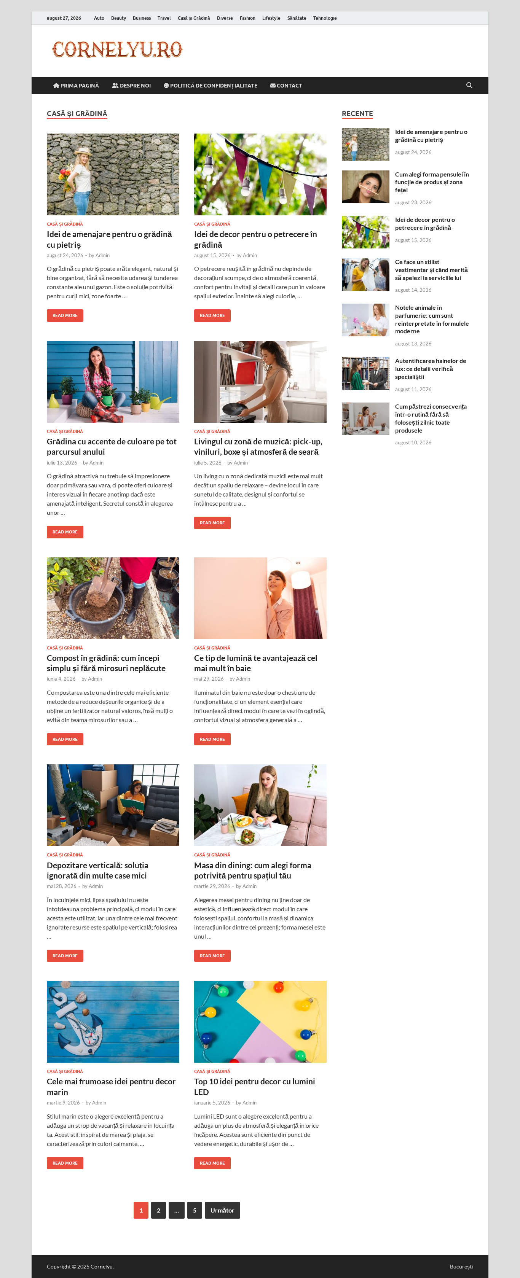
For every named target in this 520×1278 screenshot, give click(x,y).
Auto (99, 18)
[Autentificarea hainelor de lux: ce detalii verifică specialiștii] (365, 361)
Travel (164, 18)
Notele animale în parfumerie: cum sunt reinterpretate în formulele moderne (432, 319)
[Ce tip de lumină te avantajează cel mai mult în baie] (260, 598)
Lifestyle (271, 18)
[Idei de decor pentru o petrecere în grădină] (260, 174)
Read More (62, 313)
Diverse (225, 18)
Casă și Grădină (194, 18)
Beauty (118, 18)
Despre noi (135, 86)
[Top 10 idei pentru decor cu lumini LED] (260, 1022)
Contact (289, 86)
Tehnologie (325, 18)
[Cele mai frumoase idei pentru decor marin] (113, 1022)
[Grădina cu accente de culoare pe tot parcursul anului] (113, 382)
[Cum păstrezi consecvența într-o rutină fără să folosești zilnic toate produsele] (365, 407)
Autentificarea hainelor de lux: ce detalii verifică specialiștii (430, 368)
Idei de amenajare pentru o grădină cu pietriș (431, 135)
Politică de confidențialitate (213, 86)
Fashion (247, 18)
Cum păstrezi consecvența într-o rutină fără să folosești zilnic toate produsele (431, 418)
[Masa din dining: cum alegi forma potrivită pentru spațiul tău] (260, 805)
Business (142, 18)
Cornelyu (102, 1266)
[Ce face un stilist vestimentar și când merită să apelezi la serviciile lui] (365, 262)
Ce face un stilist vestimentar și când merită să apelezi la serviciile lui (431, 269)
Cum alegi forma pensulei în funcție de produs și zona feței (432, 182)
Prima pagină (79, 86)
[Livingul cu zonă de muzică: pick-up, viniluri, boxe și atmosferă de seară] (260, 382)
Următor (222, 1210)
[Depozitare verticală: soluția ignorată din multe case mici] (113, 805)
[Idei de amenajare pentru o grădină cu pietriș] (113, 174)
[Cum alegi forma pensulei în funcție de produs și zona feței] (365, 174)
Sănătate (296, 18)
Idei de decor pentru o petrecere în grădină (425, 223)
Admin (103, 255)
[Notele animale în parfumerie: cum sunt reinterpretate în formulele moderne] (365, 308)
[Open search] (469, 85)
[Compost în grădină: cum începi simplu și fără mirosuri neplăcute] (113, 598)
